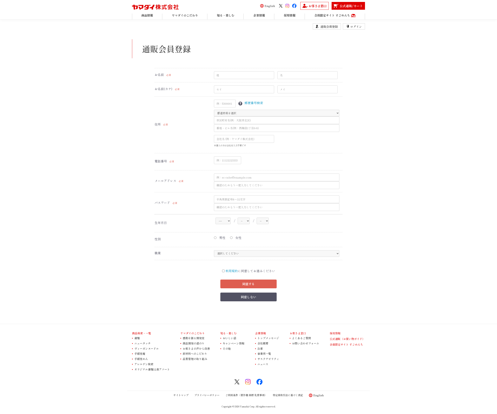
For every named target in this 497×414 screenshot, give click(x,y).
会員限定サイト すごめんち (346, 344)
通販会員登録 (329, 26)
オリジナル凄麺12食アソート (152, 369)
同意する (248, 284)
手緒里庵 (139, 354)
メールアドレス (165, 181)
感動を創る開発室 (193, 338)
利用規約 (231, 270)
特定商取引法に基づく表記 (288, 395)
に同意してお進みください (250, 271)
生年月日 (161, 223)
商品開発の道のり (193, 343)
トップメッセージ (268, 338)
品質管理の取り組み (195, 359)
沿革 (260, 348)
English (270, 6)
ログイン (356, 26)
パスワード (162, 202)
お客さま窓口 (298, 333)
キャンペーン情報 (233, 343)
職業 (158, 253)
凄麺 (137, 338)
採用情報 (335, 333)
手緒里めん (141, 359)
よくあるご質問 (301, 338)
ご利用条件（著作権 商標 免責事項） (246, 395)
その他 (227, 348)
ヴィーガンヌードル (146, 348)
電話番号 (161, 161)
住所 (158, 124)
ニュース (262, 364)
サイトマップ (181, 395)
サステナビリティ (268, 359)
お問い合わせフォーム (305, 343)
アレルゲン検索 (143, 364)
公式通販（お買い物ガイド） (347, 338)
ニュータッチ (142, 343)
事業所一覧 (264, 354)
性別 (158, 239)
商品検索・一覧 (141, 333)
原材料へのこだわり (195, 354)
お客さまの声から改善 (196, 348)
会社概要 (262, 343)
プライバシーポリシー (207, 395)
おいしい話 (229, 338)
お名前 (159, 74)
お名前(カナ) (163, 89)
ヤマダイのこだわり (192, 333)
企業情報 (260, 333)
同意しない (248, 297)
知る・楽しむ (228, 333)
